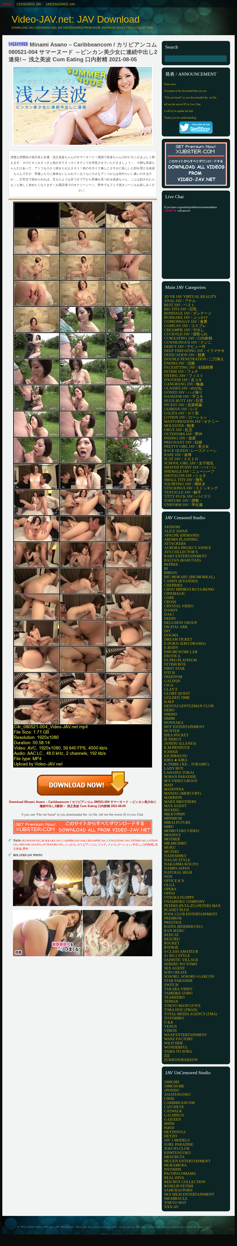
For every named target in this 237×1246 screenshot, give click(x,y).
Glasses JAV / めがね (183, 388)
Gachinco (174, 1115)
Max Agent (175, 806)
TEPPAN (171, 1001)
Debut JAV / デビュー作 (185, 347)
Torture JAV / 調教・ (183, 501)
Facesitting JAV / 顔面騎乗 (188, 367)
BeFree (171, 564)
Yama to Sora (178, 1051)
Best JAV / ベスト (179, 305)
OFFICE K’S (174, 881)
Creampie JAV (96, 840)
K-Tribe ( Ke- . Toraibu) (186, 764)
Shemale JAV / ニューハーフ (189, 471)
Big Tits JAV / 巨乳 (180, 309)
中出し (137, 844)
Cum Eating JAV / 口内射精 (188, 338)
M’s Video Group (180, 781)
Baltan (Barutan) (182, 560)
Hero (169, 710)
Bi (166, 569)
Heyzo (170, 1136)
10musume (174, 1086)
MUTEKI (171, 852)
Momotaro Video (181, 831)
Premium (172, 918)
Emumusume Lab (180, 652)
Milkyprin (174, 814)
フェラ (112, 844)
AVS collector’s (181, 552)
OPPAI (169, 893)
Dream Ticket (178, 639)
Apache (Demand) (181, 535)
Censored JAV (29, 4)
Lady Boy (174, 768)
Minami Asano (30, 844)
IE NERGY (173, 739)
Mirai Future (177, 822)
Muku (170, 847)
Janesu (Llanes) (180, 743)
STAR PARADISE (178, 981)
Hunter (172, 731)
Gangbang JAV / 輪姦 (184, 384)
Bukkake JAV (51, 840)
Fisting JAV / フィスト (183, 376)
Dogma (171, 635)
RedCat (171, 935)
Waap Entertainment (185, 1035)
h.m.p (169, 702)
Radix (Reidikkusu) (183, 926)
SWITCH (171, 985)
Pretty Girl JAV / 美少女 (186, 446)
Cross (170, 602)
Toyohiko (174, 1018)
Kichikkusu (176, 756)
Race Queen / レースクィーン (190, 451)
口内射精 (147, 844)
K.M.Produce (177, 747)
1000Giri (171, 1082)
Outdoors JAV (52, 844)
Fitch (169, 673)
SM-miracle (175, 1198)
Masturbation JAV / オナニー (191, 421)
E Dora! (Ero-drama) (185, 643)
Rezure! (172, 939)
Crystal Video (178, 606)
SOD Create (175, 972)
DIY (167, 631)
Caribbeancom (73, 840)
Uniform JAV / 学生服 (183, 505)
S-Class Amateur (181, 951)
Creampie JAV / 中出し (184, 330)
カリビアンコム (87, 844)
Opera (170, 889)
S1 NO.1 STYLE (177, 956)
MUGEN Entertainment (187, 1161)
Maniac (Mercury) (182, 793)
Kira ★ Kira (175, 760)
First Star (174, 668)
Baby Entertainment (185, 556)
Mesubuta (174, 1157)
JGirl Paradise (178, 1144)
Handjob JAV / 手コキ (183, 396)
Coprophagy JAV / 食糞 (185, 322)
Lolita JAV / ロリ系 (181, 413)
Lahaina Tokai (179, 772)
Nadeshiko (175, 856)
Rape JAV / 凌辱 (177, 455)
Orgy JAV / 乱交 (178, 430)
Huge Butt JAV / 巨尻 (183, 401)
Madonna (174, 789)
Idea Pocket (176, 735)
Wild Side (173, 1043)
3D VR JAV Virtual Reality (190, 297)
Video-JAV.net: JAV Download (76, 19)
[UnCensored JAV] (18, 44)
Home (7, 4)
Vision (170, 1031)
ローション (124, 844)
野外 (25, 848)
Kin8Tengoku (177, 1153)
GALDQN (172, 681)
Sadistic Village (181, 960)
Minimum (173, 818)
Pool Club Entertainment (190, 914)
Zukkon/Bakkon (181, 1060)
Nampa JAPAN (177, 868)
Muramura (175, 1165)
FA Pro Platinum (180, 660)
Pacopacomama (180, 1173)
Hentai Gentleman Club (189, 706)
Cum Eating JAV (118, 840)
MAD (168, 785)
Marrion (173, 797)
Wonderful (176, 1047)
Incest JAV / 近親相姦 (183, 405)
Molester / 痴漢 (179, 426)
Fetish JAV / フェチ (181, 371)
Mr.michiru (175, 843)
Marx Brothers (180, 802)
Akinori (172, 527)
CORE (169, 598)
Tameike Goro (178, 993)
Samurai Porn (178, 1190)
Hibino (170, 714)
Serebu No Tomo (180, 964)
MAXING (172, 810)
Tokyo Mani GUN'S (182, 1006)
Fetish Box (175, 664)
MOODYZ (172, 835)
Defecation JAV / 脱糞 (184, 355)
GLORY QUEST (177, 693)
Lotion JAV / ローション (185, 417)
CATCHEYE (174, 1107)
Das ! (169, 614)
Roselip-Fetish (178, 1186)
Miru (169, 827)
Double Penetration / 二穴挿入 (194, 359)
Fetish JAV (138, 840)
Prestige (173, 922)
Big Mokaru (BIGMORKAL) (189, 577)
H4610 (169, 1128)
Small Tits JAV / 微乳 (183, 480)
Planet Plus (176, 910)
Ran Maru (174, 931)
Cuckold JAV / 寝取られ (186, 334)
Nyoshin (172, 1169)
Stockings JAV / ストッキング (191, 488)
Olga (169, 885)
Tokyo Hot (175, 1203)
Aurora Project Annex (187, 548)
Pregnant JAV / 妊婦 (183, 442)
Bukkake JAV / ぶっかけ (186, 317)
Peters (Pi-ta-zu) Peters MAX (192, 906)
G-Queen (172, 1119)
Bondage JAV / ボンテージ (188, 313)
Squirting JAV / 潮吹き (185, 484)
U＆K (168, 1022)
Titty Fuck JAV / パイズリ (187, 496)
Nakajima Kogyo (181, 864)
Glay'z (171, 689)
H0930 (169, 1124)
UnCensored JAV (60, 4)
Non (168, 877)
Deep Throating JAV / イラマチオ (194, 351)
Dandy (171, 610)
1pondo (171, 1090)
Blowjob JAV (31, 840)
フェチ (102, 844)
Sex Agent (174, 968)
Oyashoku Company (184, 902)
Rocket (171, 943)
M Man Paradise (180, 777)
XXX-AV (171, 1207)
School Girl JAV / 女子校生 (189, 463)
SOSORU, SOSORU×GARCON (189, 976)
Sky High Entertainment (189, 1194)
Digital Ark (176, 627)
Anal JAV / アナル (180, 301)
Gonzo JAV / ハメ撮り (183, 392)
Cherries (173, 585)
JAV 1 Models (177, 1140)
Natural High (178, 872)
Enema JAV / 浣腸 (179, 363)
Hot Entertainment (184, 727)
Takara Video (178, 989)
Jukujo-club (176, 1148)
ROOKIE (171, 947)
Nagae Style (177, 860)
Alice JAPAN (176, 531)
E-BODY (171, 648)
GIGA (169, 685)
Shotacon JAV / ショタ (185, 476)
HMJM (169, 718)
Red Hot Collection (184, 1182)
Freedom (173, 677)
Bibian (170, 573)
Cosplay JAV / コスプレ (185, 326)
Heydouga (175, 1132)
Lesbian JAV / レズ (181, 409)
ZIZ (167, 1056)
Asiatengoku (177, 1094)
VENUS (170, 1026)
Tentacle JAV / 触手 (182, 492)
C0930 (169, 1099)
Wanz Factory (178, 1039)
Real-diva (174, 1178)
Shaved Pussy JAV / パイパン (190, 467)
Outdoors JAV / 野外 (183, 434)
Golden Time (177, 698)
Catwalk (173, 1111)
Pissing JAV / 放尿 (180, 438)
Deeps (170, 618)
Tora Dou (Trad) (180, 1010)
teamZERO (174, 997)
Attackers (175, 544)
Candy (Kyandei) (181, 581)
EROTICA (172, 656)
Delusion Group (180, 623)
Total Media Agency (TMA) (190, 1014)
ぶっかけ (70, 844)
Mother (172, 839)
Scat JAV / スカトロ (181, 459)
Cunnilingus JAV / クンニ (187, 342)
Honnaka (174, 723)
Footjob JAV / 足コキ (183, 380)
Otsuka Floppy (179, 897)
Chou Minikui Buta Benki (189, 589)
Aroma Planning (181, 539)
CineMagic (174, 593)
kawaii (171, 752)
